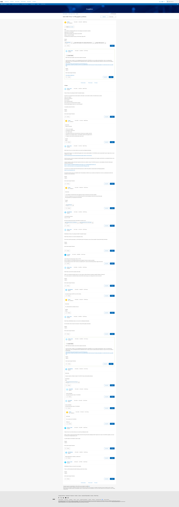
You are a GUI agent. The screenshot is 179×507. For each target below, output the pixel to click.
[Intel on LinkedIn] (63, 497)
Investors (76, 495)
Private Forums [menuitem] (45, 4)
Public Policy (96, 495)
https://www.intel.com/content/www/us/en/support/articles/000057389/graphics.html (78, 165)
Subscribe (104, 16)
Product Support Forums (72, 13)
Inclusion (92, 495)
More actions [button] (111, 16)
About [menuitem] (10, 4)
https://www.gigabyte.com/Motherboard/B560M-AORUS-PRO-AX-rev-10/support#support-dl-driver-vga (82, 164)
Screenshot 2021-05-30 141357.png (73, 381)
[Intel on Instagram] (68, 497)
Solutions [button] (17, 1)
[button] (114, 22)
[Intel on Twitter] (61, 497)
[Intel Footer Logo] (54, 498)
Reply (112, 45)
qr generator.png (70, 204)
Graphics (78, 13)
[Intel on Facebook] (59, 497)
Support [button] (11, 1)
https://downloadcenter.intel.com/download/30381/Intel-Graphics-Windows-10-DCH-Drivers (80, 155)
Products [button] (7, 1)
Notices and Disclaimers (75, 501)
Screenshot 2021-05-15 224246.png (72, 222)
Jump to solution (70, 26)
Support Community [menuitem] (4, 4)
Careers (79, 495)
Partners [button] (28, 1)
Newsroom (72, 495)
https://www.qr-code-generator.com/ (70, 169)
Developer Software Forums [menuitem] (16, 4)
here (90, 486)
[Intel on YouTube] (66, 497)
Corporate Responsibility (86, 495)
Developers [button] (22, 1)
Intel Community (65, 13)
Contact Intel (68, 495)
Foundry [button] (33, 1)
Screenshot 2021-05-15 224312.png (89, 222)
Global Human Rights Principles (116, 501)
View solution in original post (70, 75)
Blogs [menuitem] (40, 4)
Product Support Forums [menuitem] (26, 4)
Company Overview (61, 495)
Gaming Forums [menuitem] (34, 4)
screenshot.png (68, 42)
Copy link (105, 76)
